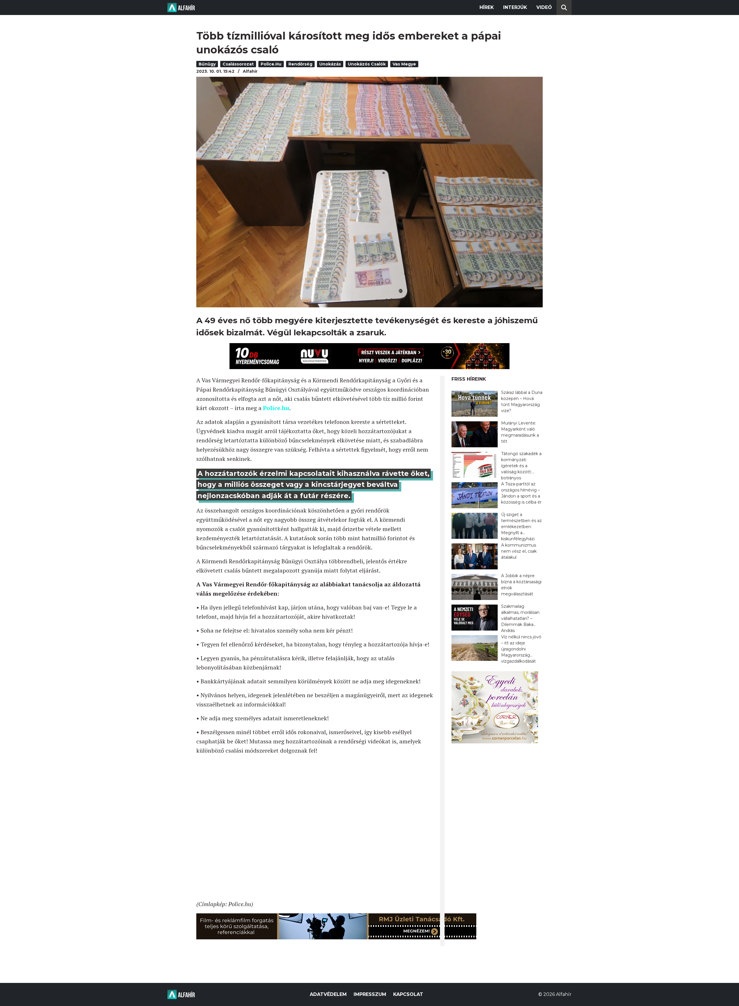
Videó (544, 7)
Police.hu (276, 408)
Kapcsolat (408, 994)
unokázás (330, 64)
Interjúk (515, 7)
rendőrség (300, 64)
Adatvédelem (328, 994)
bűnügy (207, 64)
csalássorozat (238, 64)
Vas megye (404, 64)
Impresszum (370, 994)
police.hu (271, 64)
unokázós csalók (367, 64)
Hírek (486, 7)
